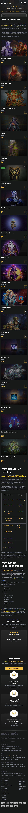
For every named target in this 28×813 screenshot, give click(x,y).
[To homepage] (14, 733)
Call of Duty (4, 783)
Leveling (20, 755)
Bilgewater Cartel (8, 525)
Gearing (21, 764)
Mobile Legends (4, 791)
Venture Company (8, 542)
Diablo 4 (4, 771)
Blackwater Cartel (8, 538)
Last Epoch (3, 799)
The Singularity (21, 500)
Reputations (22, 766)
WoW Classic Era (5, 793)
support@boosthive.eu (16, 750)
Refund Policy (13, 748)
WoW (17, 11)
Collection (3, 759)
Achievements (10, 759)
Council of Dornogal (8, 500)
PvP (11, 757)
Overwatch (3, 795)
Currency (16, 773)
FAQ (2, 750)
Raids (16, 755)
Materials (11, 775)
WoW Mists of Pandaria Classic (6, 785)
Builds (24, 775)
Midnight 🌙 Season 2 (9, 755)
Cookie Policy (20, 748)
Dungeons (3, 766)
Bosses (6, 775)
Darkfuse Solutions (8, 547)
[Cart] (21, 3)
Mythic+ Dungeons (5, 757)
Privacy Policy (9, 746)
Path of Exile (4, 788)
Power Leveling (9, 764)
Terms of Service (5, 748)
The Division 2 (4, 797)
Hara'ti (21, 518)
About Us (3, 746)
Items (2, 775)
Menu (4, 15)
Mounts (23, 757)
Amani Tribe (21, 511)
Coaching (16, 759)
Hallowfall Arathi (8, 505)
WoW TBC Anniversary (8, 762)
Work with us (7, 750)
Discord (23, 781)
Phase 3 (3, 764)
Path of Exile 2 (4, 780)
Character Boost (10, 11)
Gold (2, 755)
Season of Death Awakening (7, 773)
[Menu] (25, 3)
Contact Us (16, 746)
